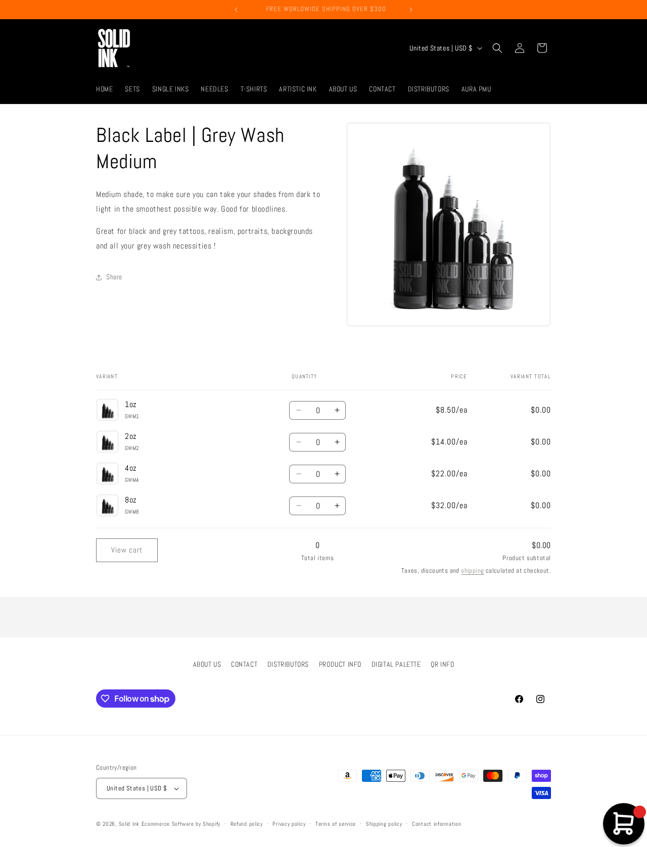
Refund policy (246, 823)
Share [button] (114, 276)
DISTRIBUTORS (288, 664)
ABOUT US (207, 664)
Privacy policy (288, 823)
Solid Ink (129, 823)
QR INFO (442, 664)
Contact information (436, 823)
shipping (472, 570)
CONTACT (244, 664)
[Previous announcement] (236, 9)
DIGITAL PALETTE (396, 664)
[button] (497, 48)
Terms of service (335, 823)
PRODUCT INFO (340, 664)
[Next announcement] (411, 9)
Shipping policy (384, 823)
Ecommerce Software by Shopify (181, 823)
